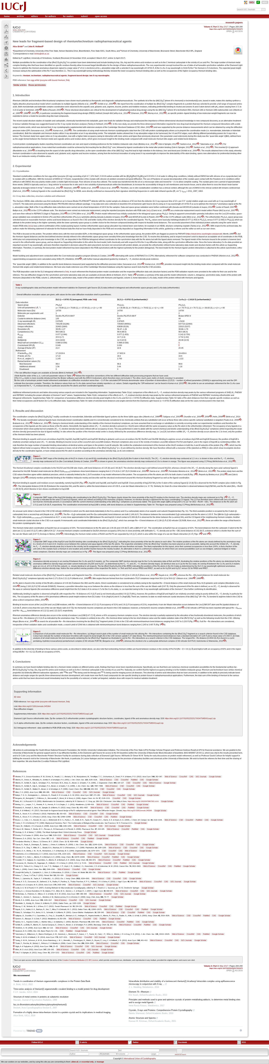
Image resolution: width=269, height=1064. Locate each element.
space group (233, 217)
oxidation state (173, 618)
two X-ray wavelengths (99, 75)
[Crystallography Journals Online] (245, 2)
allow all (74, 1062)
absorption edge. (22, 207)
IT (258, 2)
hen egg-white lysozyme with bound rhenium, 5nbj (48, 80)
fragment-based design (78, 75)
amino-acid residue (73, 139)
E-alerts (83, 1042)
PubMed (134, 780)
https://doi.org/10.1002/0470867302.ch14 (143, 801)
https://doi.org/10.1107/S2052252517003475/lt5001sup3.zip (138, 723)
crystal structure (32, 520)
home (7, 16)
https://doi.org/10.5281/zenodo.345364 (34, 706)
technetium (36, 75)
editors (34, 16)
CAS (191, 777)
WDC (264, 2)
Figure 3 (36, 539)
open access (101, 16)
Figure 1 (36, 456)
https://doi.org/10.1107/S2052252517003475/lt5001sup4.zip (101, 728)
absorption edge (109, 68)
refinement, (187, 756)
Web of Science (171, 777)
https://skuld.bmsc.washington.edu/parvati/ (204, 234)
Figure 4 (36, 559)
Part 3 (216, 27)
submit (84, 16)
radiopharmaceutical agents (54, 75)
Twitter (136, 1042)
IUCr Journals (201, 777)
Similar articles (20, 85)
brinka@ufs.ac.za (41, 54)
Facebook (182, 1042)
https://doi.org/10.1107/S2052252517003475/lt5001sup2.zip (190, 718)
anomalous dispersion (49, 68)
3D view (17, 697)
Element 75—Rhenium (139, 992)
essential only (87, 1062)
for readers (68, 16)
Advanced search (180, 1054)
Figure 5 (36, 631)
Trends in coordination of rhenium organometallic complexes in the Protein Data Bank (51, 981)
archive (20, 16)
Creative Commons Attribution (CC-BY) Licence (80, 960)
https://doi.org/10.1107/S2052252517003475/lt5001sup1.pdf (67, 714)
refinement (66, 248)
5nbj (67, 272)
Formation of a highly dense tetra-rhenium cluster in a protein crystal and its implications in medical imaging (61, 1012)
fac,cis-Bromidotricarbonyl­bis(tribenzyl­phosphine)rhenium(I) (40, 1004)
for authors (50, 16)
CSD (116, 780)
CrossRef (183, 777)
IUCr (252, 2)
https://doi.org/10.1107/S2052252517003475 (226, 29)
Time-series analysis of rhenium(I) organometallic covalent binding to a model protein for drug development (61, 989)
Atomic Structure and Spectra (142, 1018)
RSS (244, 1042)
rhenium (26, 75)
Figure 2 (36, 494)
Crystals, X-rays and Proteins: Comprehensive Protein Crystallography (160, 1010)
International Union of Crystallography (140, 1058)
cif (14, 429)
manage (100, 1062)
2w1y (148, 210)
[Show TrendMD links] (241, 1030)
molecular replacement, (91, 210)
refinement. (207, 426)
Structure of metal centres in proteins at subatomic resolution (40, 997)
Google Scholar (215, 777)
